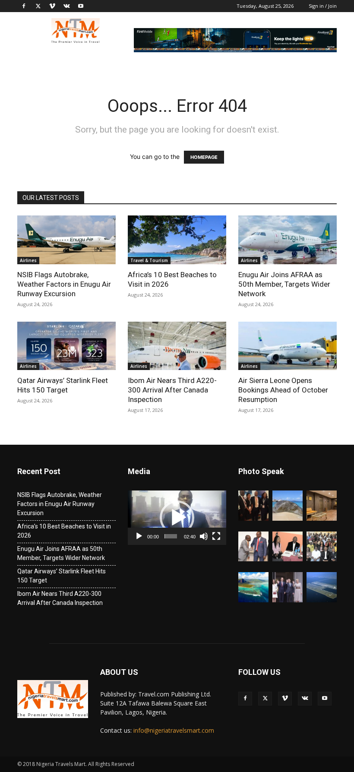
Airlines (28, 260)
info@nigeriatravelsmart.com (173, 730)
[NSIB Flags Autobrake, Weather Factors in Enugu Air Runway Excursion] (66, 239)
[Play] (139, 536)
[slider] (170, 536)
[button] (177, 517)
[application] (177, 517)
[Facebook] (23, 6)
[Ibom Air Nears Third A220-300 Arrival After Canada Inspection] (177, 346)
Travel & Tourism (149, 260)
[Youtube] (80, 6)
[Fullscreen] (216, 536)
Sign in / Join (323, 6)
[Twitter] (38, 6)
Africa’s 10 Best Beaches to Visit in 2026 (64, 531)
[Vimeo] (52, 6)
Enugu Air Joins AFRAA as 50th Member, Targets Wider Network (284, 284)
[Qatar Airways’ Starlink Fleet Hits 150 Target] (66, 346)
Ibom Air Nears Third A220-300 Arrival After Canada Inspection (172, 390)
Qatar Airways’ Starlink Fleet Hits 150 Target (61, 576)
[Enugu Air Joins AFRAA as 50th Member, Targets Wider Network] (287, 239)
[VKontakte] (66, 6)
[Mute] (203, 536)
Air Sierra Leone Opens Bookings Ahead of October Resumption (283, 390)
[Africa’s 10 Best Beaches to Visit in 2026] (177, 239)
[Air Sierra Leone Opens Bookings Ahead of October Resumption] (287, 346)
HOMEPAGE (204, 157)
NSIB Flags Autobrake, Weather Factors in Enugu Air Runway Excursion (64, 284)
